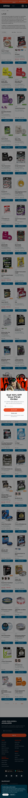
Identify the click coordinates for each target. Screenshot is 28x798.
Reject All (12, 794)
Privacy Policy (10, 792)
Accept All (5, 794)
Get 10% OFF (14, 410)
